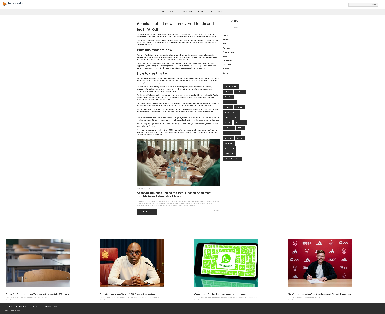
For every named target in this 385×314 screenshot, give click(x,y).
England (228, 138)
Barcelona (229, 143)
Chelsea (228, 91)
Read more (146, 212)
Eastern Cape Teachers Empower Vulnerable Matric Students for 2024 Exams (37, 294)
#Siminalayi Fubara (105, 297)
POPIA (56, 306)
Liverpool (228, 128)
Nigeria (227, 107)
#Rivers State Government (118, 297)
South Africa (229, 102)
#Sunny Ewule (143, 297)
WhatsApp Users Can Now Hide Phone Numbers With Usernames (220, 294)
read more (9, 300)
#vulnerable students (30, 297)
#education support (42, 297)
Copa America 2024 (231, 117)
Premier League (230, 86)
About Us (9, 306)
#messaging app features (240, 297)
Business (226, 48)
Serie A (227, 122)
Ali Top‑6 (201, 12)
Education (227, 65)
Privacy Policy (35, 306)
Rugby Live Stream (169, 12)
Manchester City (231, 112)
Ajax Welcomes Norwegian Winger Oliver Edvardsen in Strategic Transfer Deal (319, 294)
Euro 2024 (240, 91)
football (228, 97)
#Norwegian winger (308, 297)
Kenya (240, 128)
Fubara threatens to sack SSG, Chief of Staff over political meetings (127, 294)
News (225, 56)
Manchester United (232, 133)
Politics (226, 40)
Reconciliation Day (187, 12)
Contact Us (47, 306)
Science (226, 69)
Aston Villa (240, 122)
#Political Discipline (153, 297)
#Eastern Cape (19, 297)
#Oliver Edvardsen (297, 297)
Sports (225, 35)
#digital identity (252, 297)
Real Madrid (229, 148)
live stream (229, 153)
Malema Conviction (216, 12)
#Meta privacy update (214, 297)
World (225, 44)
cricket (240, 138)
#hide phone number (226, 297)
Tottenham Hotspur (232, 158)
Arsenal (239, 107)
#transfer (317, 297)
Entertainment (228, 52)
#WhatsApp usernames (200, 297)
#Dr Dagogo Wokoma (133, 297)
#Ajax (289, 297)
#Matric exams (10, 297)
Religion (226, 73)
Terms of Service (21, 306)
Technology (227, 60)
